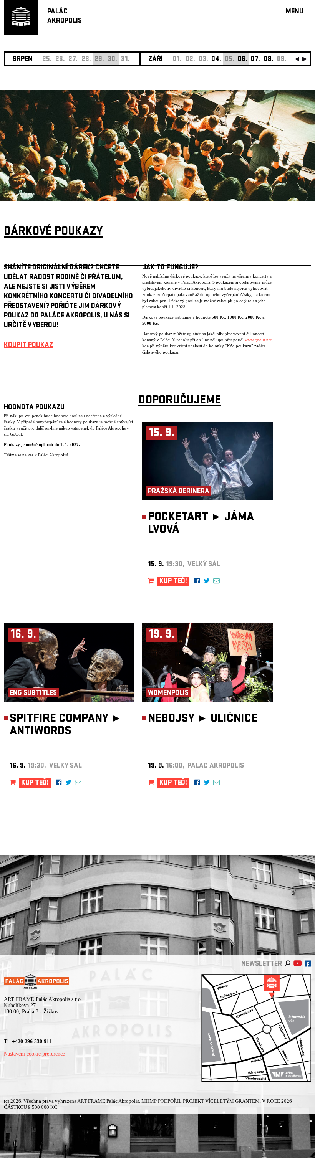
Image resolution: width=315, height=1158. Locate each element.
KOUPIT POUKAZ (28, 345)
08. (269, 59)
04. (216, 59)
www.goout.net (258, 339)
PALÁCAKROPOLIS (64, 17)
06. (242, 59)
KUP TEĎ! (173, 581)
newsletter (261, 964)
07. (255, 59)
